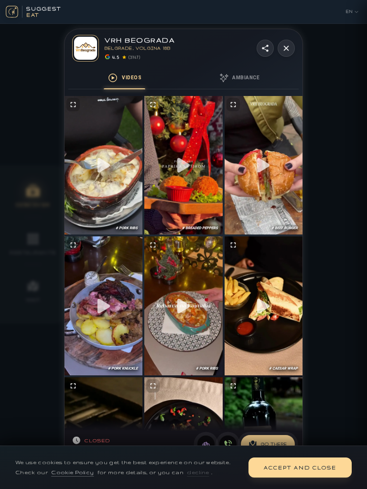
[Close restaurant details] (286, 48)
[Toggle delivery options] (206, 444)
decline (198, 472)
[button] (103, 165)
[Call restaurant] (228, 444)
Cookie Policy (72, 472)
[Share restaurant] (265, 48)
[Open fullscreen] (73, 104)
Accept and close (300, 467)
